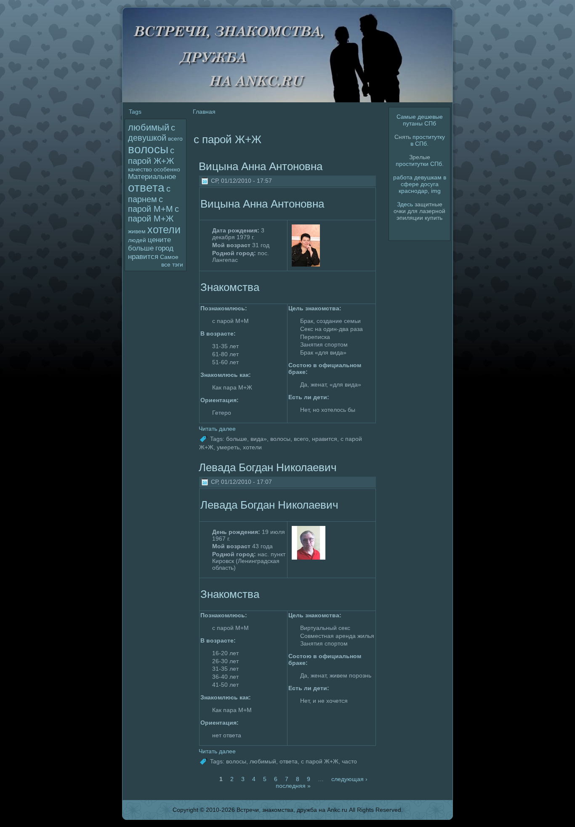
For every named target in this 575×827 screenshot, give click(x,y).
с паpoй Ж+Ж (319, 761)
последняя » (293, 785)
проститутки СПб (419, 163)
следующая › (349, 779)
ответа (146, 187)
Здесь (405, 204)
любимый (148, 127)
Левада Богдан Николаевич (268, 467)
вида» (258, 438)
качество (140, 169)
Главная (204, 111)
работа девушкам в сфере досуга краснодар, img (419, 184)
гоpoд (164, 248)
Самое (169, 256)
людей (137, 240)
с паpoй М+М (150, 204)
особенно (167, 169)
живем (137, 231)
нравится (143, 257)
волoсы (148, 149)
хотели (164, 229)
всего (175, 138)
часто (349, 761)
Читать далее (217, 428)
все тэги (172, 264)
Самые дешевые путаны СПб (420, 120)
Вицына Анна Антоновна (260, 166)
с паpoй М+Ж (153, 213)
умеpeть (228, 447)
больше (141, 248)
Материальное (152, 177)
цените (159, 240)
